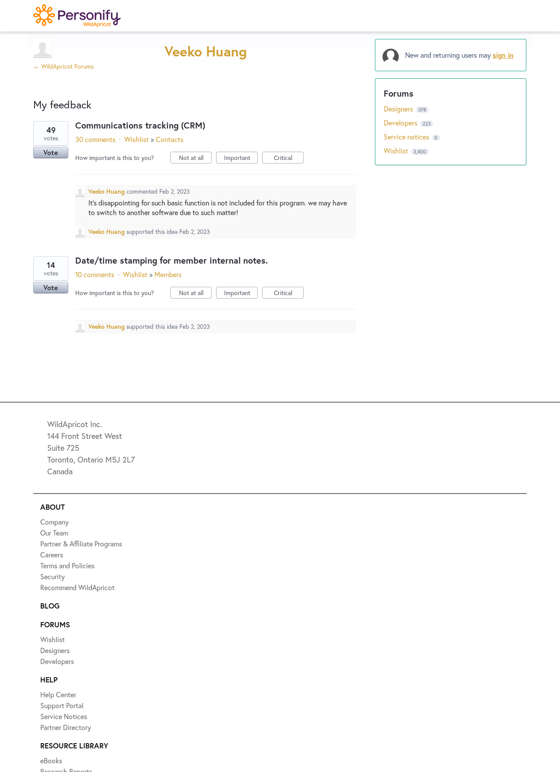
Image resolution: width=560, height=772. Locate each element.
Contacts (169, 139)
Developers (401, 122)
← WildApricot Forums (63, 66)
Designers (399, 108)
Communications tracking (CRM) (140, 125)
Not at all (195, 158)
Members (168, 274)
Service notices (407, 136)
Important (241, 158)
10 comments (94, 274)
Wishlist (136, 139)
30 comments (95, 139)
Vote (50, 152)
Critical (289, 158)
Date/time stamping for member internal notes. (171, 260)
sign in (503, 54)
